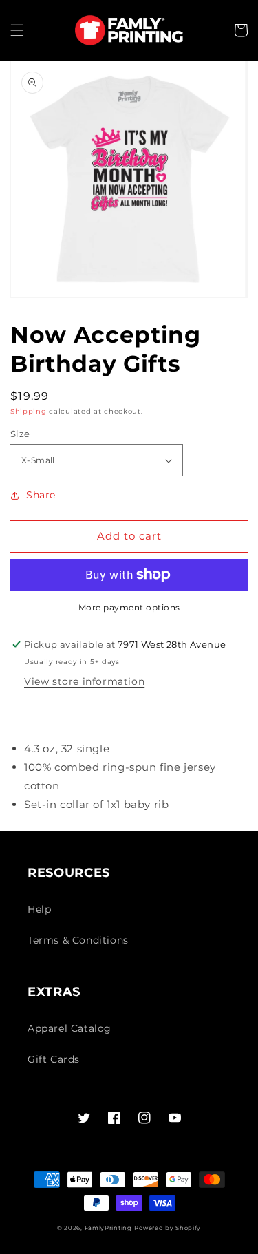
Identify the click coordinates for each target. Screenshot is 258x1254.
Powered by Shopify (167, 1227)
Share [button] (41, 495)
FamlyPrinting (108, 1227)
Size (20, 433)
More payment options (129, 607)
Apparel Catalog (69, 1028)
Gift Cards (54, 1059)
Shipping (28, 411)
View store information (84, 681)
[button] (17, 30)
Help (39, 909)
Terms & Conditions (78, 940)
